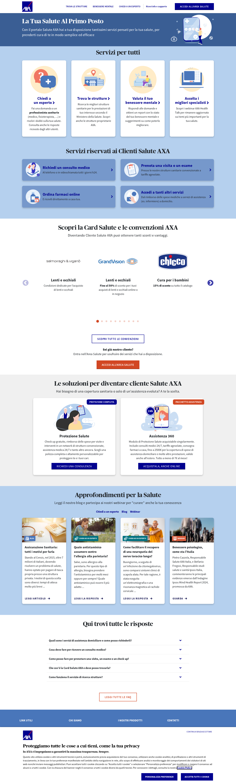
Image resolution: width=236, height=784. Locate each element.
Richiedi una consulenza (74, 466)
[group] (63, 279)
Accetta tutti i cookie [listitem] (197, 776)
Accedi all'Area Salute (194, 6)
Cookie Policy (184, 767)
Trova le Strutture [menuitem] (76, 6)
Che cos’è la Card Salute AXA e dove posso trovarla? (79, 668)
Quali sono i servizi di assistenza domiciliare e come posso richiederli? (90, 640)
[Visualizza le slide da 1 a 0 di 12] (25, 283)
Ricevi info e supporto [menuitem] (156, 6)
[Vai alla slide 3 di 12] (106, 321)
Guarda (178, 598)
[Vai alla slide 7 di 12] (124, 321)
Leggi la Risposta (86, 598)
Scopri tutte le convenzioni (118, 339)
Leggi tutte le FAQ (118, 697)
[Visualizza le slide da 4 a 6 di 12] (210, 283)
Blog (124, 511)
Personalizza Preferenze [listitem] (159, 776)
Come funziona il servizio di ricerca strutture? (76, 677)
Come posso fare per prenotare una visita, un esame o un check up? (89, 658)
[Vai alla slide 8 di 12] (129, 321)
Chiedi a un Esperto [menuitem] (129, 6)
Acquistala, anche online (161, 466)
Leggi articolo (35, 598)
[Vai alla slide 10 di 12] (138, 321)
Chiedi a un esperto (107, 511)
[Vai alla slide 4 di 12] (111, 321)
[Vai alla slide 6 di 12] (120, 321)
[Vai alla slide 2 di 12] (102, 321)
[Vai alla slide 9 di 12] (133, 321)
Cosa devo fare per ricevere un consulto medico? (77, 649)
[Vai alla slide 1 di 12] (97, 321)
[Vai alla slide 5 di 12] (115, 321)
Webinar (135, 511)
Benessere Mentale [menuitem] (103, 6)
